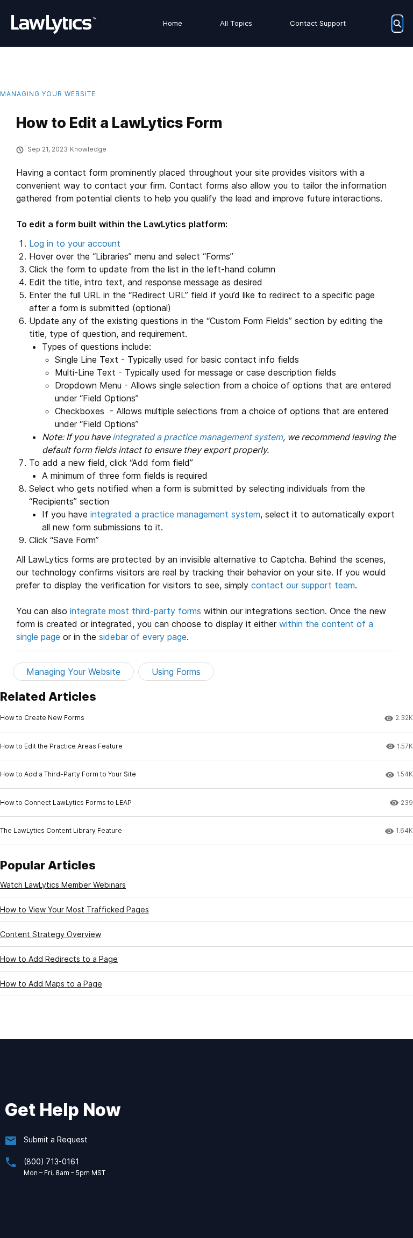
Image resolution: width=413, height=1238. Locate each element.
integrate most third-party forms (135, 611)
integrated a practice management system (197, 436)
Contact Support (318, 23)
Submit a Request (56, 1139)
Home (172, 23)
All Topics (236, 23)
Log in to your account (74, 243)
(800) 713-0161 (51, 1161)
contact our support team (303, 585)
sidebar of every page (143, 636)
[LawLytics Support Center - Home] (54, 23)
